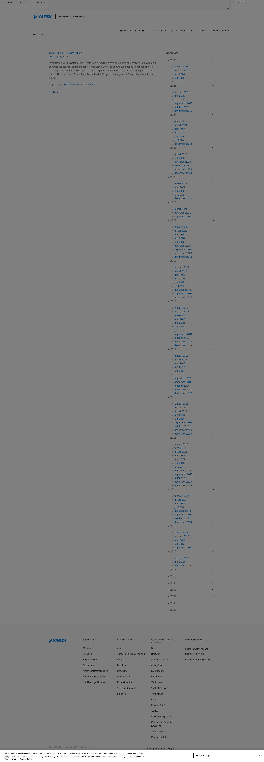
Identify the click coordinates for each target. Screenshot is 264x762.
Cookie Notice (26, 759)
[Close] (260, 756)
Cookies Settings (202, 755)
